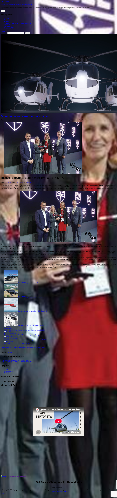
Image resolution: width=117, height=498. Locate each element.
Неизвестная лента (16, 476)
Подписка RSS (9, 28)
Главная (6, 18)
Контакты (7, 24)
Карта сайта (8, 26)
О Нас (6, 20)
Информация (8, 371)
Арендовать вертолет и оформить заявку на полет (16, 4)
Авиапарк (7, 369)
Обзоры (8, 182)
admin (29, 182)
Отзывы (6, 21)
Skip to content (5, 1)
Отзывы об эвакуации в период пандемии (17, 23)
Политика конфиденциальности (59, 491)
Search (3, 31)
